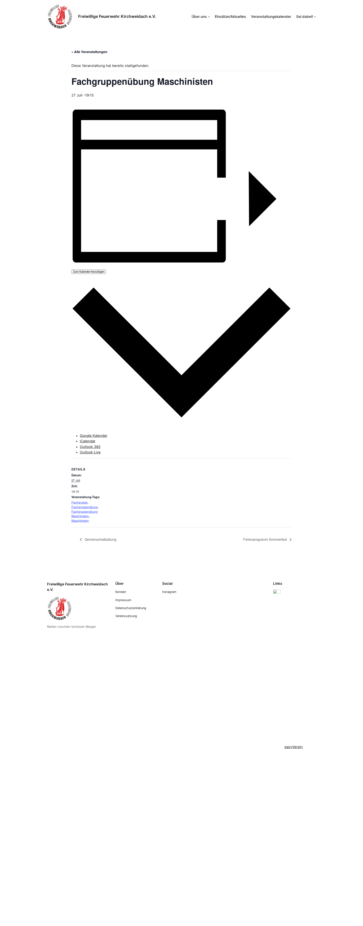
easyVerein (293, 747)
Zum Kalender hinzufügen (88, 271)
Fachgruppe (79, 502)
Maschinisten (80, 520)
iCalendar (87, 441)
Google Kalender (93, 436)
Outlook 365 (90, 447)
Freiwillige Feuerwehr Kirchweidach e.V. (117, 16)
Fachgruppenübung (84, 507)
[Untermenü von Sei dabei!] (315, 17)
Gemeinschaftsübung (100, 539)
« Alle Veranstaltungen (89, 51)
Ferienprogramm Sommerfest (265, 539)
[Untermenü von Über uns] (209, 17)
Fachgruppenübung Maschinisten (84, 513)
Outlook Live (90, 452)
